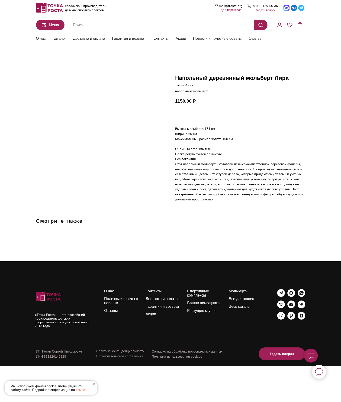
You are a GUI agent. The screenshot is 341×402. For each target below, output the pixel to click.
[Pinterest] (291, 318)
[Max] (291, 295)
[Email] (291, 307)
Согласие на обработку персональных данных (187, 351)
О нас (41, 38)
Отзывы (255, 38)
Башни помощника (203, 303)
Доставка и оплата (89, 38)
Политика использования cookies (177, 356)
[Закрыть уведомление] (94, 384)
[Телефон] (281, 307)
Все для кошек (241, 299)
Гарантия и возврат (129, 38)
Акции (181, 38)
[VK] (301, 307)
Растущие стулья (201, 311)
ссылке (81, 390)
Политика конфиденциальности (120, 351)
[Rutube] (281, 318)
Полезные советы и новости (121, 301)
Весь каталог (240, 306)
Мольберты (238, 291)
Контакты (161, 38)
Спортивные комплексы (198, 293)
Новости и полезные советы (217, 38)
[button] (279, 25)
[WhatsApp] (301, 295)
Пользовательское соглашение (119, 356)
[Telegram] (281, 295)
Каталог (59, 38)
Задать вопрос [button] (265, 10)
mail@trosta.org (230, 6)
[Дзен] (301, 318)
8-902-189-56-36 (265, 6)
